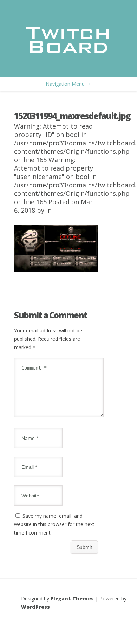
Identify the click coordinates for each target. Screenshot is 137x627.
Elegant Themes (72, 598)
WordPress (35, 607)
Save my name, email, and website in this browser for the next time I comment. (54, 524)
